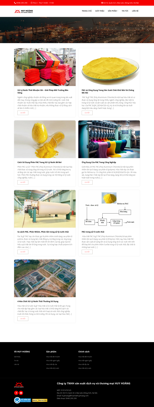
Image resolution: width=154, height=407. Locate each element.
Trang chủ (87, 11)
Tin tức (125, 11)
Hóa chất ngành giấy (53, 360)
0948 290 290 (21, 3)
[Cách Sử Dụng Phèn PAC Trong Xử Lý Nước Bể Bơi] (45, 157)
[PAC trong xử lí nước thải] (109, 227)
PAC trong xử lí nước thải (93, 232)
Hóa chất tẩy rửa (51, 364)
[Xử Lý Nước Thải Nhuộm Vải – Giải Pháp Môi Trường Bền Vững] (45, 85)
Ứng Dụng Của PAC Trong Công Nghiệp (99, 162)
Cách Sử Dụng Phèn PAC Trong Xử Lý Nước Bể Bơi (39, 162)
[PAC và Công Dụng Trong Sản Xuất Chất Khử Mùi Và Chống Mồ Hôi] (109, 85)
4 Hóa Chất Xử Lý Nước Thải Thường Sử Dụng (37, 301)
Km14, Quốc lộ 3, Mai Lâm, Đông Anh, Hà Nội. (80, 393)
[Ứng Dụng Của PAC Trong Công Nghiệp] (109, 157)
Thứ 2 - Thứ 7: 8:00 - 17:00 (43, 3)
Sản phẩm (112, 11)
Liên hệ (135, 11)
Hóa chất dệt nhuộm (53, 357)
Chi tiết (22, 113)
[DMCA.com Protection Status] (40, 401)
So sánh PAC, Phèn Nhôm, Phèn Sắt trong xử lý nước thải (43, 232)
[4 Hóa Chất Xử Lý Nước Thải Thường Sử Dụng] (45, 296)
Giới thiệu (99, 11)
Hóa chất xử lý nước (52, 368)
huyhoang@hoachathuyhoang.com (75, 395)
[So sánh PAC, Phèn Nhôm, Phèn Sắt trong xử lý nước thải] (45, 227)
